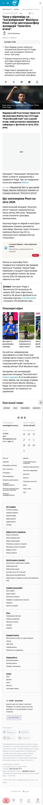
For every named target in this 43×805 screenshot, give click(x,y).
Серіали (9, 628)
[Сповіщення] (40, 3)
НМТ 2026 (9, 644)
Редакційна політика (10, 465)
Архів (25, 485)
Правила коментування (31, 467)
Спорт (8, 674)
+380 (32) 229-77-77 (15, 769)
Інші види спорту (12, 689)
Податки (9, 603)
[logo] (14, 2)
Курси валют (10, 594)
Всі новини (11, 507)
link (24, 434)
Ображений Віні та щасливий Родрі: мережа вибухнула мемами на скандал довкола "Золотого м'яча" (21, 190)
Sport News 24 (7, 9)
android (9, 732)
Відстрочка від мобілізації (15, 575)
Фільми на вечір (12, 622)
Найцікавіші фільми (13, 616)
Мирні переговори (13, 541)
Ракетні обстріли (12, 535)
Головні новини (12, 510)
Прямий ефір (11, 516)
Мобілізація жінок (12, 569)
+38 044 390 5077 (29, 425)
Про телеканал (8, 469)
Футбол (16, 9)
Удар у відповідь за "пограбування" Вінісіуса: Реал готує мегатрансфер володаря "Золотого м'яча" (30, 9)
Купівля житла (11, 663)
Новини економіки (14, 588)
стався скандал (10, 377)
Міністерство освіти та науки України (19, 638)
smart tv (9, 738)
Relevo (13, 38)
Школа (8, 641)
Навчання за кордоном (14, 650)
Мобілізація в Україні (15, 560)
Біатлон (9, 685)
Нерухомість (11, 657)
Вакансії (26, 478)
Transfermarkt (29, 298)
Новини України (12, 513)
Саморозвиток (11, 647)
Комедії (9, 625)
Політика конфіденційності (9, 484)
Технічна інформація (30, 470)
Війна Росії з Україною (16, 532)
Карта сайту (27, 488)
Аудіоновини (11, 522)
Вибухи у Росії (11, 550)
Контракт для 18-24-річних (15, 572)
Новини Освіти (12, 635)
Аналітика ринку (12, 660)
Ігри (24, 492)
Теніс (8, 683)
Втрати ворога (11, 553)
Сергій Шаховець (14, 33)
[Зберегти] (37, 82)
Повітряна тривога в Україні (16, 544)
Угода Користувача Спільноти (29, 462)
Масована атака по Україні (16, 547)
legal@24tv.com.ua (28, 771)
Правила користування (10, 480)
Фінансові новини (13, 597)
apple (24, 732)
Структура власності (30, 481)
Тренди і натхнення (13, 666)
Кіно (8, 613)
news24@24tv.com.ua (10, 425)
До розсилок (14, 717)
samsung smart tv (24, 738)
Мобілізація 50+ (12, 566)
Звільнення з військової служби (18, 563)
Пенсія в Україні (12, 606)
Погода (8, 525)
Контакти (26, 474)
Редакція (6, 462)
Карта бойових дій (13, 538)
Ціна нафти (10, 591)
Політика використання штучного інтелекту (11, 489)
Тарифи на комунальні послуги (17, 600)
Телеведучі (6, 473)
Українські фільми (13, 619)
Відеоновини (11, 519)
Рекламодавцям (8, 476)
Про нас (5, 458)
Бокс (8, 677)
